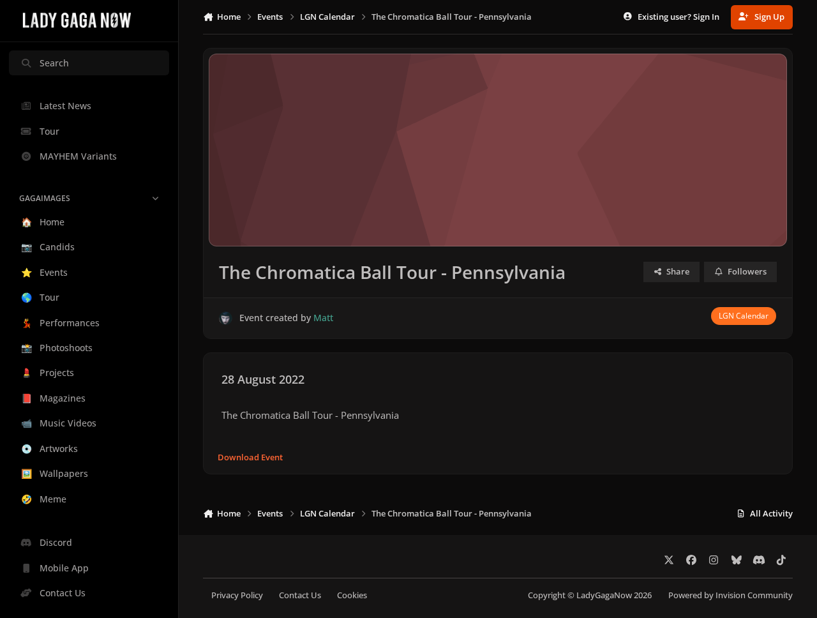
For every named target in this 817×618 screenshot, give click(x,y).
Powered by (730, 595)
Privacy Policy (237, 595)
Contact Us (300, 595)
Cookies (352, 595)
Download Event (250, 457)
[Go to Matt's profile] (225, 318)
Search (54, 63)
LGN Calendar (743, 315)
